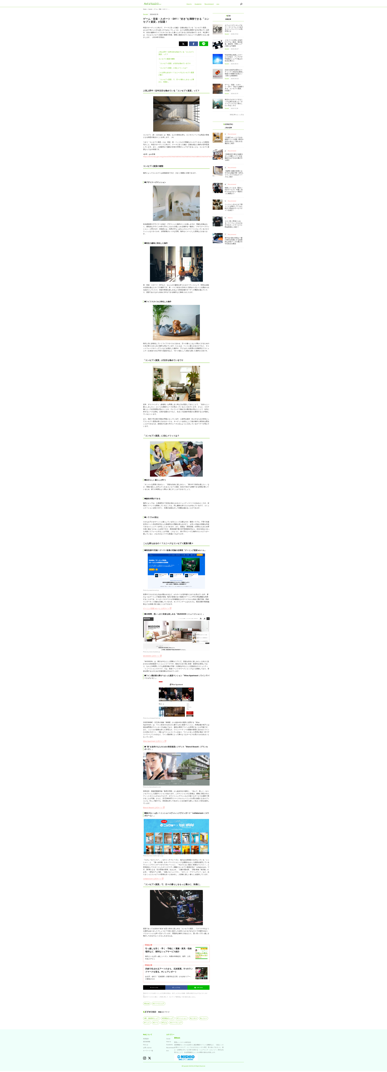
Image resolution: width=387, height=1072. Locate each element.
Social (168, 1039)
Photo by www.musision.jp (151, 652)
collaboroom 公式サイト (152, 879)
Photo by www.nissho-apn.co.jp (153, 855)
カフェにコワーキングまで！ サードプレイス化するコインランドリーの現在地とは (234, 28)
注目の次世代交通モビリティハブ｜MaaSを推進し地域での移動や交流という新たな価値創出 (234, 73)
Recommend (209, 4)
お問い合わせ (147, 1047)
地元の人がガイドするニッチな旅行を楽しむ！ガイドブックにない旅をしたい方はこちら (233, 102)
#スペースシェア (158, 1004)
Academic (198, 4)
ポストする (154, 987)
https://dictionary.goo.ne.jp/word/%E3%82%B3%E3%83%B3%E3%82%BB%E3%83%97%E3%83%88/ (181, 157)
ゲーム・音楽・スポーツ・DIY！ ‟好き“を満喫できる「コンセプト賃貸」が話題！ (234, 88)
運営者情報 (146, 1041)
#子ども (164, 1023)
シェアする (176, 987)
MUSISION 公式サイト (151, 656)
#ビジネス (193, 1018)
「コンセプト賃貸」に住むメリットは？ (173, 68)
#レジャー (203, 1018)
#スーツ (155, 1023)
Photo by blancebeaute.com (152, 787)
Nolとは (145, 1044)
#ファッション (182, 1018)
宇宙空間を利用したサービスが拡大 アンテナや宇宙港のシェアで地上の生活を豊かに (233, 58)
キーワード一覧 (148, 1050)
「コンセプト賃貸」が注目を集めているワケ (175, 63)
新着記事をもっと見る (237, 114)
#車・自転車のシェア (151, 1018)
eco (218, 4)
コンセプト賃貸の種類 (167, 59)
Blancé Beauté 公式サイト (153, 808)
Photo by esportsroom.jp (151, 590)
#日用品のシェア (167, 1018)
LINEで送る (200, 987)
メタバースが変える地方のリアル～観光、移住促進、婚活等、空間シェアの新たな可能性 (233, 43)
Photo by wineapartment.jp (151, 718)
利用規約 (146, 1039)
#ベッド (147, 1023)
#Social (146, 1004)
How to (189, 4)
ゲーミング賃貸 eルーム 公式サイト (156, 608)
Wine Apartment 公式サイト (154, 741)
